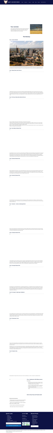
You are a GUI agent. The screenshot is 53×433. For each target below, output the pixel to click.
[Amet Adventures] (12, 1)
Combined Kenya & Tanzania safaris (12, 421)
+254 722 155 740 (43, 2)
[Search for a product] (46, 2)
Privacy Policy (9, 416)
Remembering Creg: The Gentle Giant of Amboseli (34, 423)
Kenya (29, 2)
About (33, 2)
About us (8, 415)
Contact (39, 2)
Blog (35, 2)
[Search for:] (34, 426)
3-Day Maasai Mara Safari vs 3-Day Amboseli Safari (34, 420)
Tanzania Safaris (9, 418)
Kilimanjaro (8, 419)
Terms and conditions (10, 420)
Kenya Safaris (9, 417)
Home (22, 2)
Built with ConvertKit (16, 427)
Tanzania (25, 2)
